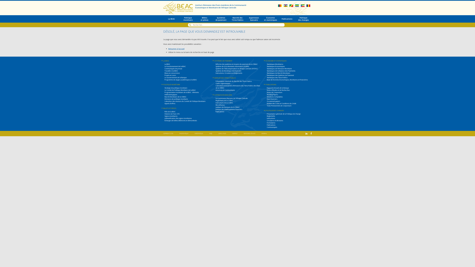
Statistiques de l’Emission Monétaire (279, 69)
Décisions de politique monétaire (176, 99)
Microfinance (220, 105)
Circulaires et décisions (275, 121)
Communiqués (272, 127)
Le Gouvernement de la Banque (176, 78)
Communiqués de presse (173, 69)
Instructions (271, 118)
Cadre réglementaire (223, 83)
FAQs (210, 133)
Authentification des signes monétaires (178, 118)
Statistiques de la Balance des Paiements (281, 71)
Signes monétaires (171, 116)
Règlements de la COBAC (224, 101)
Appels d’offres (170, 103)
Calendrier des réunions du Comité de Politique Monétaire (185, 101)
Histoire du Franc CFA (172, 114)
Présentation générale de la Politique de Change (284, 114)
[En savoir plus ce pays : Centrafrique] (286, 6)
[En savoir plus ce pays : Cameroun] (280, 6)
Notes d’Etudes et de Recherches (278, 90)
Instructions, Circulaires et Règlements (229, 73)
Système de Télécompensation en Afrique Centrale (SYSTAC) (237, 69)
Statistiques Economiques (276, 66)
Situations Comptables (275, 97)
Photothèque (183, 133)
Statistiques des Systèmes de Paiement (280, 75)
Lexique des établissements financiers (229, 109)
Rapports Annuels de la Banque (278, 88)
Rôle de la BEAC (170, 112)
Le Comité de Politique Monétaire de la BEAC (180, 90)
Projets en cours (170, 75)
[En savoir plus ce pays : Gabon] (297, 6)
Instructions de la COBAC (224, 103)
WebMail (264, 133)
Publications (220, 112)
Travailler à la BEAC (171, 71)
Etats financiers (272, 99)
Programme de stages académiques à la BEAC (181, 80)
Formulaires (271, 123)
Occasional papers (273, 101)
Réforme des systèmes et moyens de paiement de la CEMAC (237, 64)
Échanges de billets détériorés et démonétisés (181, 121)
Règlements (271, 116)
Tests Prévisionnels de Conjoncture (279, 106)
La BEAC (167, 64)
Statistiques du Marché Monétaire (278, 73)
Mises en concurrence (172, 73)
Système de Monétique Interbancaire (228, 71)
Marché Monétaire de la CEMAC (175, 97)
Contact (235, 133)
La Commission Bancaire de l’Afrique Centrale (232, 98)
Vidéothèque (199, 133)
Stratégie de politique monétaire (176, 88)
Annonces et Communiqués (225, 90)
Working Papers (272, 95)
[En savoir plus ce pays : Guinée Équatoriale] (303, 6)
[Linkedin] (306, 133)
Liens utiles (222, 133)
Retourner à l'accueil (176, 49)
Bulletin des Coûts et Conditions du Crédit (281, 103)
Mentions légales (249, 133)
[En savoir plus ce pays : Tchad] (308, 6)
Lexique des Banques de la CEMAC (228, 107)
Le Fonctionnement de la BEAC (175, 66)
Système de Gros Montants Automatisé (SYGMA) (232, 66)
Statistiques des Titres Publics (277, 78)
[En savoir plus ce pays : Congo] (291, 6)
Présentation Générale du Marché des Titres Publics (234, 81)
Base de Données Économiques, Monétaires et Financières (287, 80)
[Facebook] (311, 133)
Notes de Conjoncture (274, 92)
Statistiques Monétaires (275, 64)
